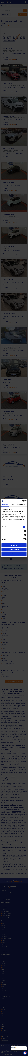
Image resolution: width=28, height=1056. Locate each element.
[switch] (25, 531)
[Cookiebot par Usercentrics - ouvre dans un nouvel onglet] (21, 501)
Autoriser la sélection (14, 549)
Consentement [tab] (4, 504)
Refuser (14, 553)
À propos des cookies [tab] (21, 504)
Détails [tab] (12, 504)
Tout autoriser (14, 545)
